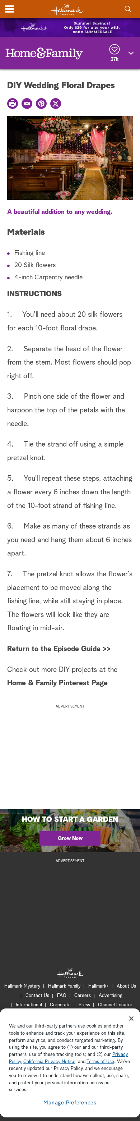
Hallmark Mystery (22, 986)
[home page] (67, 9)
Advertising (110, 995)
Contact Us (37, 995)
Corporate (60, 1005)
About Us (126, 986)
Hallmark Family (64, 986)
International (29, 1005)
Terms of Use (100, 1062)
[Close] (131, 1018)
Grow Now (70, 838)
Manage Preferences (70, 1103)
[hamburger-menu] (9, 9)
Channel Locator (115, 1005)
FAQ (61, 995)
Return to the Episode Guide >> (59, 649)
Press (84, 1005)
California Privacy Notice (49, 1062)
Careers (82, 995)
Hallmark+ (98, 986)
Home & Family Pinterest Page (57, 683)
